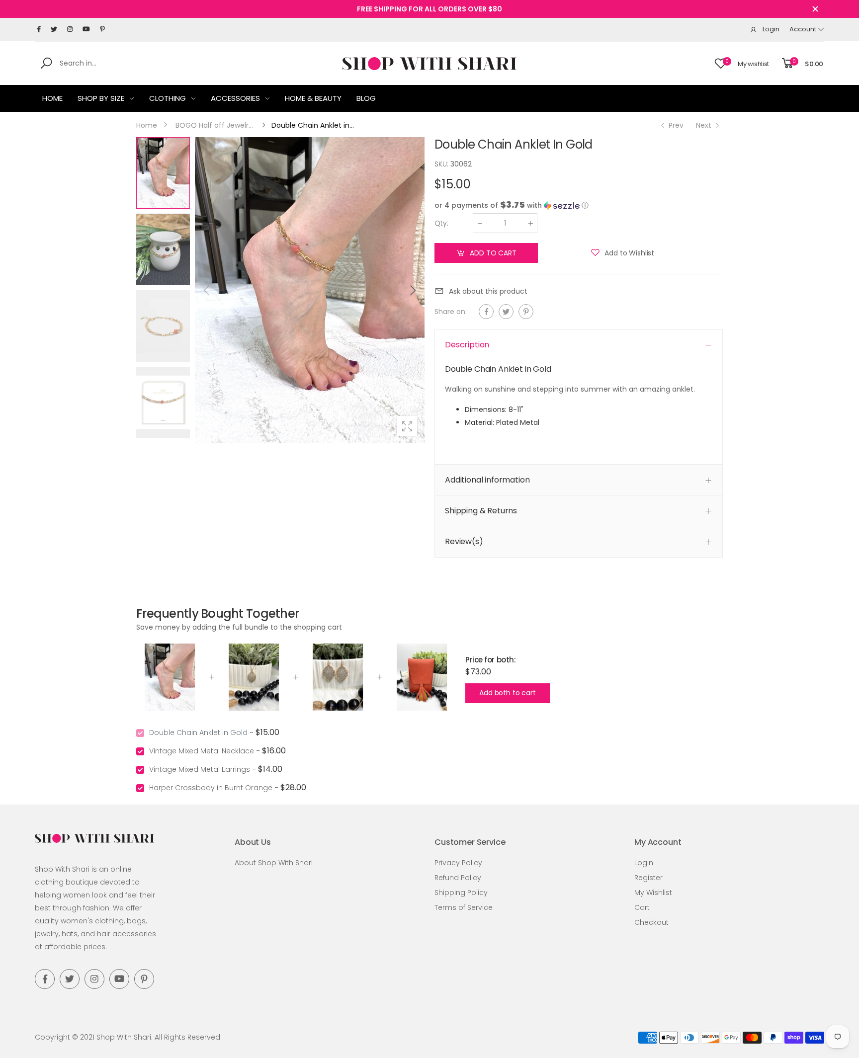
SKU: (442, 164)
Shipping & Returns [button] (481, 510)
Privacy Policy (458, 863)
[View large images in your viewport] (407, 426)
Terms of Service (463, 907)
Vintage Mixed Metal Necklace (201, 751)
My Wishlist (653, 892)
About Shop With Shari (274, 863)
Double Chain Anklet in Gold (198, 732)
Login (643, 863)
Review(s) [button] (464, 541)
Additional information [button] (487, 480)
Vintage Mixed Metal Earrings (199, 769)
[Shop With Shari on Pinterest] (102, 29)
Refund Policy (457, 878)
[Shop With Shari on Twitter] (54, 29)
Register (648, 878)
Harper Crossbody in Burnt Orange (210, 788)
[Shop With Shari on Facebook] (39, 29)
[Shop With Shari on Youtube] (86, 29)
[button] (412, 290)
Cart (642, 907)
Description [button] (467, 344)
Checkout (651, 922)
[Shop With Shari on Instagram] (70, 29)
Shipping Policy (461, 892)
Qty (441, 223)
